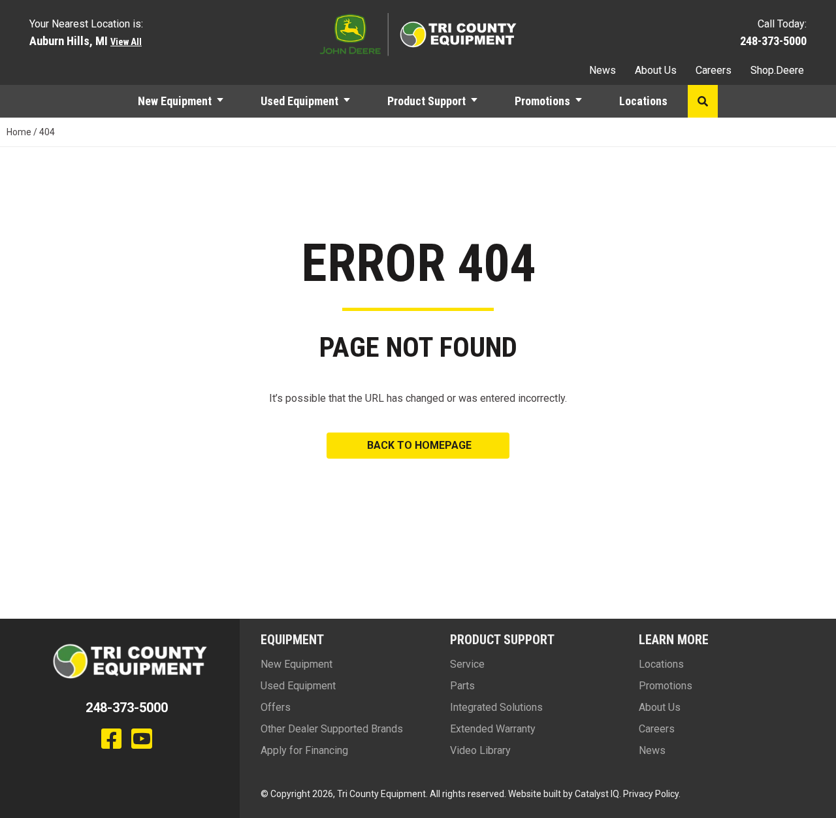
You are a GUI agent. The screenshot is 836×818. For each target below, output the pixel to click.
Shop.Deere (777, 70)
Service (467, 664)
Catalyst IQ (597, 794)
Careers (714, 70)
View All (126, 42)
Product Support (426, 101)
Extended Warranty (493, 729)
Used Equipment (299, 101)
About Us (656, 70)
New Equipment (175, 101)
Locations (643, 101)
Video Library (480, 750)
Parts (462, 685)
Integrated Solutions (496, 707)
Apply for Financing (304, 750)
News (602, 70)
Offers (276, 707)
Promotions (542, 101)
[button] (226, 101)
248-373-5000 (773, 41)
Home (19, 132)
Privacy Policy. (652, 794)
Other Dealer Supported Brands (332, 729)
